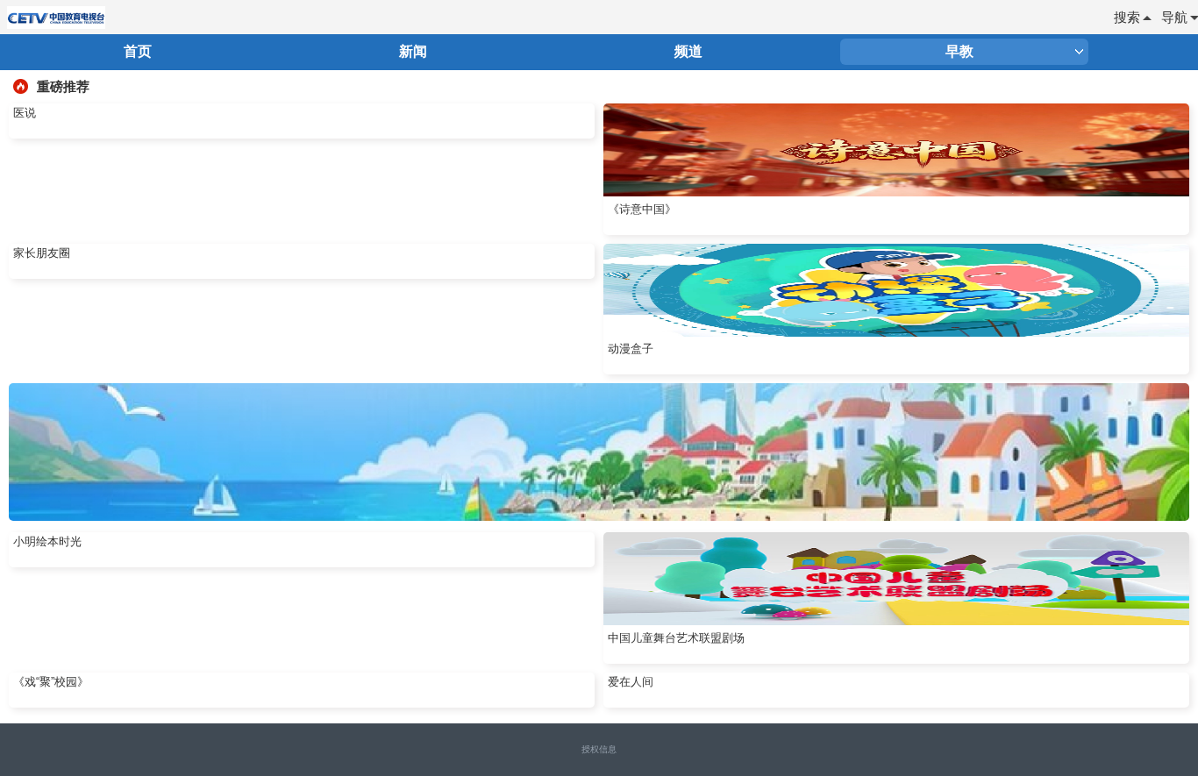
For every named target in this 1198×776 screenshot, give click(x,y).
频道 (688, 51)
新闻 (413, 51)
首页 (138, 51)
